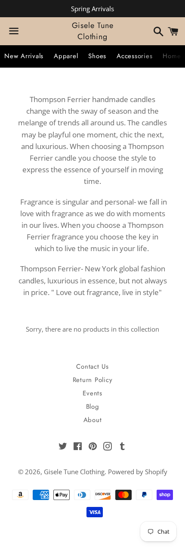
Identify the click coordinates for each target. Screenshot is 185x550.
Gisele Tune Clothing (93, 31)
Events (92, 393)
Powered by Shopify (137, 471)
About (92, 420)
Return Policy (93, 380)
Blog (92, 406)
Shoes (97, 56)
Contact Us (92, 366)
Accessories (134, 56)
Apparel (66, 56)
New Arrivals (23, 56)
